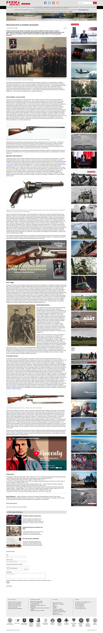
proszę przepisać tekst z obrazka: (15, 564)
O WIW (54, 607)
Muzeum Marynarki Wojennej (15, 608)
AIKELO (95, 630)
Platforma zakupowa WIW (59, 611)
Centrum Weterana (13, 607)
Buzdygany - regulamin (58, 604)
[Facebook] (45, 3)
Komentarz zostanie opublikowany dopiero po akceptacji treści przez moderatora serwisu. (28, 580)
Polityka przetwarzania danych (83, 9)
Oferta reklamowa (57, 602)
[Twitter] (49, 3)
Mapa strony (56, 613)
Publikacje (33, 606)
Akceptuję (70, 11)
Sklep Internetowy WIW (36, 601)
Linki (54, 605)
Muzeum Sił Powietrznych (14, 605)
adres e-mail (9, 559)
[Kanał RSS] (57, 3)
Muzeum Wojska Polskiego (14, 388)
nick (7, 555)
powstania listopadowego (43, 85)
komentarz (9, 572)
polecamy (75, 24)
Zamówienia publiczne (58, 610)
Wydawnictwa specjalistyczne (38, 605)
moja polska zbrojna (25, 3)
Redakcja (55, 606)
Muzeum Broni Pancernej (14, 604)
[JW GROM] (84, 53)
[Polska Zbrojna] (24, 5)
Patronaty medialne (58, 609)
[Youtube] (53, 3)
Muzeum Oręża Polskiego (14, 603)
